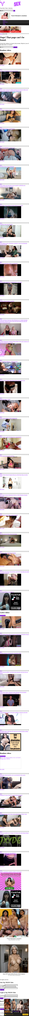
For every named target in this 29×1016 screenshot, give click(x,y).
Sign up (2, 989)
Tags (4, 23)
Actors (4, 24)
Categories (5, 22)
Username (2, 985)
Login (2, 998)
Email (1, 986)
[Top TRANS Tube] (10, 6)
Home (4, 20)
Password (2, 988)
